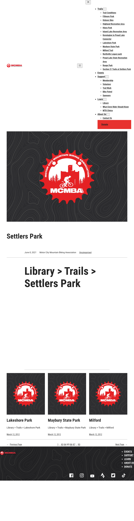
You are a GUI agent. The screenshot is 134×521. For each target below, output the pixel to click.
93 (79, 444)
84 (65, 444)
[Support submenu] (107, 76)
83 (62, 444)
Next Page (121, 444)
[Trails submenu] (105, 9)
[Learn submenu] (105, 99)
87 (74, 444)
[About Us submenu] (108, 114)
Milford (95, 420)
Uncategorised (85, 252)
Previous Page (14, 444)
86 (71, 444)
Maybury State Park (64, 420)
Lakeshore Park (19, 420)
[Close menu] (88, 2)
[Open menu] (79, 66)
